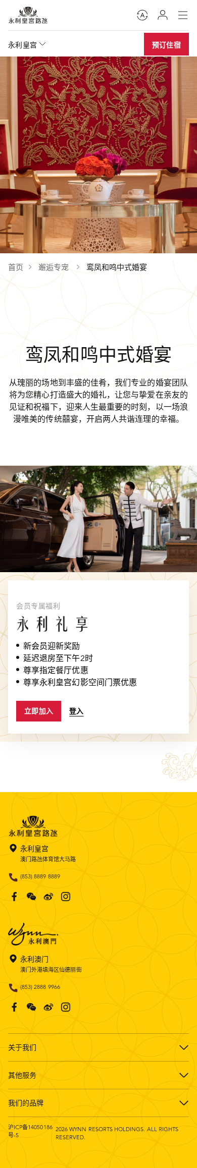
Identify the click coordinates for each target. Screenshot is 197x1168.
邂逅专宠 (54, 267)
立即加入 (38, 710)
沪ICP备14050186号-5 (30, 1131)
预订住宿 (166, 44)
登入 (76, 710)
